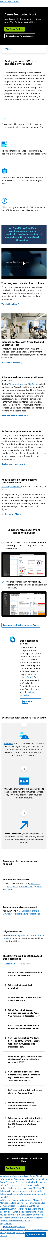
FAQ (7, 49)
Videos (9, 1211)
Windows (12, 384)
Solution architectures (10, 1194)
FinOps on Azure (15, 1188)
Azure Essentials (7, 1182)
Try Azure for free (14, 29)
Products (36, 1182)
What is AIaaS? (21, 1217)
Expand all (10, 963)
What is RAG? (25, 1220)
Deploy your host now (12, 464)
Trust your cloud (40, 1179)
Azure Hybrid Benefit (11, 486)
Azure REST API (26, 886)
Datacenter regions (23, 1179)
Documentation (33, 1203)
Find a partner (18, 1203)
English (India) (6, 1223)
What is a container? (9, 1220)
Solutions (4, 1191)
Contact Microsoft (32, 1229)
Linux (20, 384)
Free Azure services (16, 1185)
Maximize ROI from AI (34, 1188)
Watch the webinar (10, 362)
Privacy (44, 1229)
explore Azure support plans (28, 913)
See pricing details (27, 702)
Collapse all (25, 963)
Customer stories (24, 1182)
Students (24, 1205)
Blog (43, 1203)
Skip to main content (9, 1)
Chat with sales (36, 1234)
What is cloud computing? (25, 1211)
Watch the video (9, 304)
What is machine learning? (23, 1214)
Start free (8, 743)
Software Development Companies (16, 1200)
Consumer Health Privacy (12, 1229)
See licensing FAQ (10, 514)
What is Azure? (7, 1176)
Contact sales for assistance (19, 36)
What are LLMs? (35, 1217)
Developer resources (9, 1205)
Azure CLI (35, 883)
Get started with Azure (24, 1176)
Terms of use (22, 1232)
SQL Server (33, 384)
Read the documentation (13, 415)
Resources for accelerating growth (25, 1191)
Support (25, 1194)
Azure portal (12, 886)
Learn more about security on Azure (21, 625)
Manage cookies (7, 1232)
